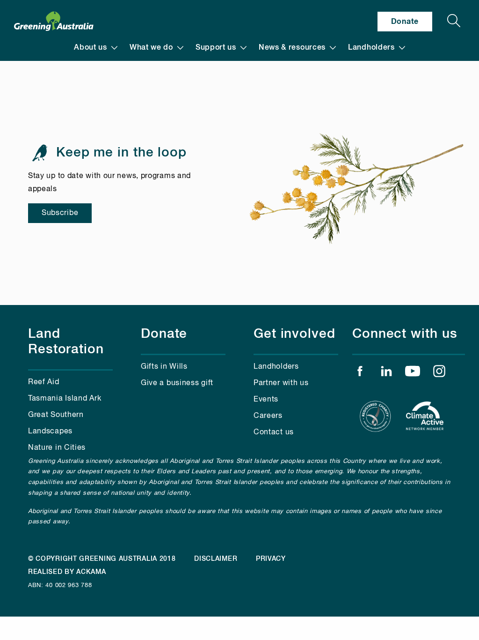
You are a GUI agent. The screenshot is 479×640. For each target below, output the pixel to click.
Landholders (371, 48)
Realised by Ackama (67, 572)
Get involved (294, 334)
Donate (405, 21)
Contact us (274, 432)
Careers (268, 416)
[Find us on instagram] (439, 373)
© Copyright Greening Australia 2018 (102, 559)
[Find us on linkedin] (386, 373)
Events (266, 399)
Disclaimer (215, 559)
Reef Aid (43, 382)
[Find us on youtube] (412, 373)
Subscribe (60, 213)
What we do (151, 48)
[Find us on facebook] (359, 373)
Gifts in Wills (164, 367)
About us (90, 48)
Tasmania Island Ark (64, 398)
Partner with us (281, 383)
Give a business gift (177, 383)
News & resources (292, 48)
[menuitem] (95, 48)
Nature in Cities (57, 448)
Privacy (271, 559)
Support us (216, 48)
